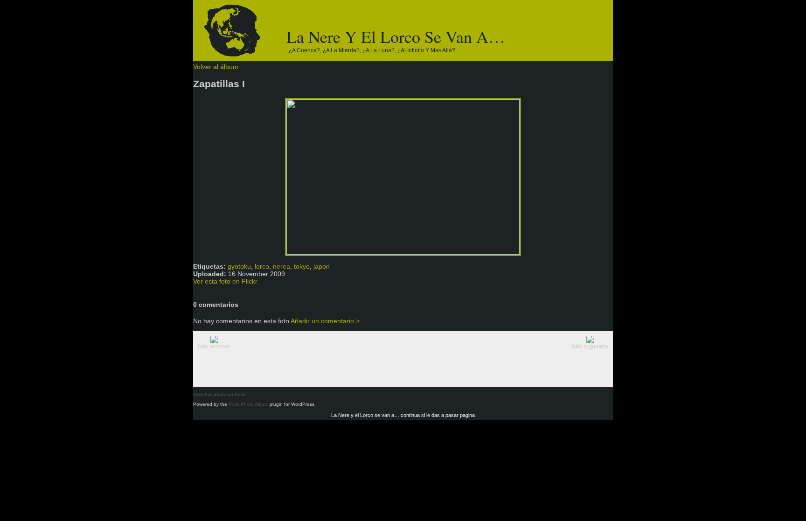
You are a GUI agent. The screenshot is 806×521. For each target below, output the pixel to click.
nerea (281, 266)
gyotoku (239, 266)
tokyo (302, 266)
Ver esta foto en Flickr (225, 281)
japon (321, 266)
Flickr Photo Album (248, 404)
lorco (262, 266)
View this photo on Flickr (219, 394)
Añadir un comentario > (325, 321)
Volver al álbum (215, 66)
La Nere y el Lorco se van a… (395, 36)
